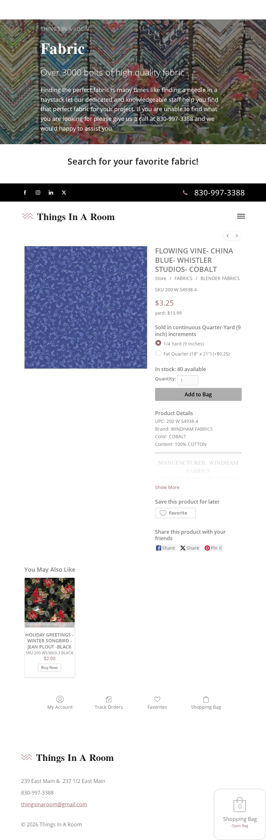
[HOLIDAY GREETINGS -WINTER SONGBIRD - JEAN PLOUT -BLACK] (50, 603)
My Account (60, 707)
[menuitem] (227, 235)
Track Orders (109, 707)
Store (160, 278)
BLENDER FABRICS (220, 278)
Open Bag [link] (240, 825)
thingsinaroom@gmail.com (54, 804)
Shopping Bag (206, 707)
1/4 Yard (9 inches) (183, 344)
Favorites (157, 707)
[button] (175, 513)
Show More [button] (167, 487)
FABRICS (183, 278)
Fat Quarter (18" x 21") (196, 354)
